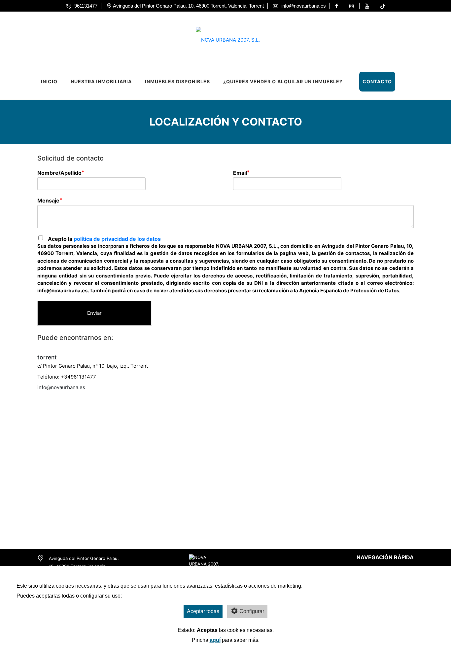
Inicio (49, 81)
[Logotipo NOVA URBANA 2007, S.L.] (219, 38)
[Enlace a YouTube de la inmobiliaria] (368, 6)
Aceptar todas (203, 611)
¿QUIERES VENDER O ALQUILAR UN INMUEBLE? (282, 81)
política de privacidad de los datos (117, 239)
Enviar (94, 313)
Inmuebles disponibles (177, 81)
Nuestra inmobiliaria (101, 81)
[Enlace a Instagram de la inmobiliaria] (352, 6)
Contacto (377, 81)
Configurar (251, 611)
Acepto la (104, 239)
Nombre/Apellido (59, 172)
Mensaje (48, 200)
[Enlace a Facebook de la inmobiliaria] (337, 6)
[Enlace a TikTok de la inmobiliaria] (382, 6)
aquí (215, 640)
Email (240, 172)
